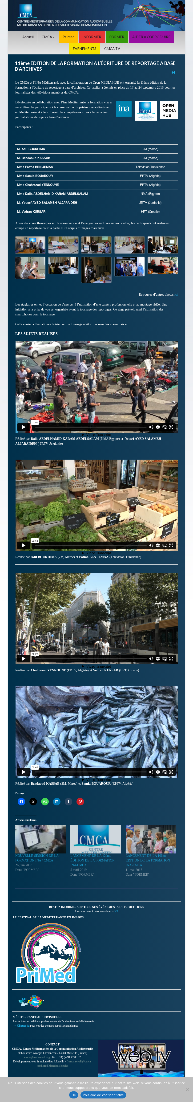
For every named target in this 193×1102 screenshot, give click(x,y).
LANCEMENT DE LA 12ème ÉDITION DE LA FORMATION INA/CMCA (92, 860)
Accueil (28, 37)
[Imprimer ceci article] (173, 72)
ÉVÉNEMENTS (84, 48)
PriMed (68, 37)
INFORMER (91, 37)
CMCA (47, 37)
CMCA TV (112, 48)
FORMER (116, 37)
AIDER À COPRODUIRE (151, 37)
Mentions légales (58, 1065)
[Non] (187, 1089)
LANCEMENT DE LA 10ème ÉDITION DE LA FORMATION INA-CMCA (148, 860)
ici (176, 294)
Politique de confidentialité (103, 1095)
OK (74, 1095)
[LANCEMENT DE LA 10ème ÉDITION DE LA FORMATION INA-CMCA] (151, 839)
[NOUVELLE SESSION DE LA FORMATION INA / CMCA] (40, 839)
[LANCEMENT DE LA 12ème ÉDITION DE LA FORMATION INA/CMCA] (95, 839)
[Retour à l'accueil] (96, 15)
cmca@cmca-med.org (37, 1057)
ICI (116, 911)
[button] (30, 245)
